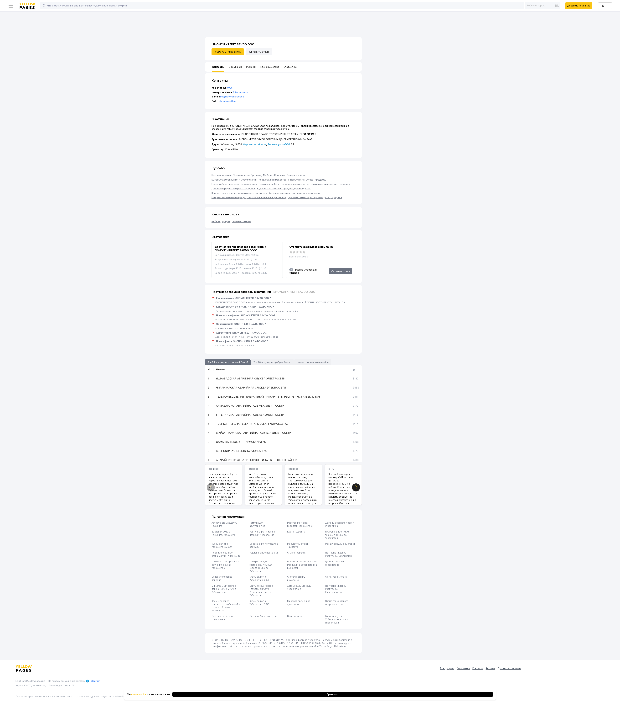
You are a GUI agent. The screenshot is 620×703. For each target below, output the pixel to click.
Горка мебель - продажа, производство (235, 184)
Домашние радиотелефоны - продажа (233, 188)
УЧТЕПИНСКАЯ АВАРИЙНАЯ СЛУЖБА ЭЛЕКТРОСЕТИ (250, 414)
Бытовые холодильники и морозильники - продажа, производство (249, 179)
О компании (463, 668)
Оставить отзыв (259, 51)
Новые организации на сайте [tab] (313, 362)
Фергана (272, 144)
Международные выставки (340, 543)
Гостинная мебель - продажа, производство (284, 184)
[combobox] (543, 5)
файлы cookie (138, 694)
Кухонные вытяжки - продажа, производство (294, 193)
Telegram (94, 681)
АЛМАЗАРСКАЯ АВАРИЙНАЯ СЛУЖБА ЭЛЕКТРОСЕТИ (250, 405)
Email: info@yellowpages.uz (30, 681)
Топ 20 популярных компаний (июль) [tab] (228, 362)
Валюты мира (294, 616)
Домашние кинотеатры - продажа (331, 184)
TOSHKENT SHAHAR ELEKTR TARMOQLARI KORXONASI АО (252, 423)
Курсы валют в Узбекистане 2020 (222, 545)
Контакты (477, 668)
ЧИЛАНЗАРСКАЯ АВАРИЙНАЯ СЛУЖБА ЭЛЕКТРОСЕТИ (251, 387)
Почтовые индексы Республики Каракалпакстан (335, 588)
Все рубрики (447, 668)
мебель (216, 221)
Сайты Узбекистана (336, 576)
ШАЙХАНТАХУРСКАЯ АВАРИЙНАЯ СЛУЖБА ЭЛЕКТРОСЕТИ (253, 432)
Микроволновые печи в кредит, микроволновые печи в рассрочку (249, 197)
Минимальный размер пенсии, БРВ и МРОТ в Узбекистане (224, 588)
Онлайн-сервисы (296, 552)
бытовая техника (241, 221)
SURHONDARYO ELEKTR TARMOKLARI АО (241, 451)
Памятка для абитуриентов (257, 524)
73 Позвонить (240, 92)
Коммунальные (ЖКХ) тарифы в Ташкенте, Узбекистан (337, 534)
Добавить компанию (578, 5)
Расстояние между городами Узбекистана (300, 524)
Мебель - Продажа (274, 175)
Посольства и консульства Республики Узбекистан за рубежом (302, 564)
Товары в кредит (296, 175)
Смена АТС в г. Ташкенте (263, 616)
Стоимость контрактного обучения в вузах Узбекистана (225, 564)
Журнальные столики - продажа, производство (284, 188)
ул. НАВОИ (284, 144)
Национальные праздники (263, 552)
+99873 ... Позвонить (228, 51)
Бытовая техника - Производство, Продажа (237, 175)
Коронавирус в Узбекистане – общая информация (337, 619)
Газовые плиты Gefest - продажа (307, 179)
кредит (226, 221)
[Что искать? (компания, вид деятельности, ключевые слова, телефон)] (44, 5)
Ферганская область (254, 144)
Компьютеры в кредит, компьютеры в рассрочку (239, 193)
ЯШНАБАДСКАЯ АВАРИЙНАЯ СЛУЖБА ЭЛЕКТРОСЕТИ (250, 378)
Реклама (490, 668)
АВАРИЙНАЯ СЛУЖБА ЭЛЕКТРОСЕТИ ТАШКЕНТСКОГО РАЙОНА (256, 460)
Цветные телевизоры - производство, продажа (315, 197)
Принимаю (332, 694)
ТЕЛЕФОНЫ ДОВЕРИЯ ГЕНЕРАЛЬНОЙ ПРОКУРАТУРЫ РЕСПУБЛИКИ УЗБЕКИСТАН (268, 396)
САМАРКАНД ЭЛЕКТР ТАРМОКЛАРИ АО (241, 441)
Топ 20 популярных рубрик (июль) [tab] (272, 362)
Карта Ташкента (296, 531)
